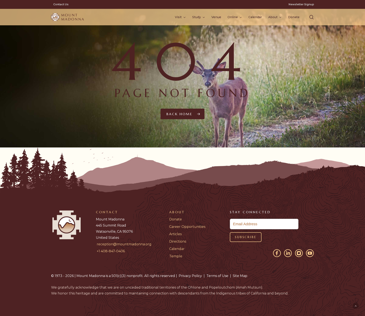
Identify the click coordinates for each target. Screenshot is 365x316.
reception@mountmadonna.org (124, 244)
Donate (175, 219)
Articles (175, 234)
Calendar (177, 249)
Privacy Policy (190, 276)
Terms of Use (217, 276)
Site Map (240, 276)
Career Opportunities (187, 227)
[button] (311, 17)
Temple (175, 256)
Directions (177, 241)
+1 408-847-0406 (111, 251)
